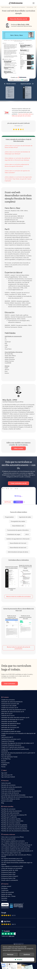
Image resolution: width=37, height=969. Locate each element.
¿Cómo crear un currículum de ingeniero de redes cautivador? (17, 171)
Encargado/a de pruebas (18, 521)
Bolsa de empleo (6, 755)
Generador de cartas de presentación (12, 701)
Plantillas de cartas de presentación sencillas (14, 828)
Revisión (3, 760)
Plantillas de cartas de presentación (11, 811)
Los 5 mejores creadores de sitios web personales (15, 849)
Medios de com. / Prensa (8, 896)
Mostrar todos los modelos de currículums (18, 596)
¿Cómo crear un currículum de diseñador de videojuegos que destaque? (17, 152)
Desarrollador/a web (18, 525)
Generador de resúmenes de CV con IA (12, 719)
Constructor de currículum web (10, 703)
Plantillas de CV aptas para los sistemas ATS (14, 815)
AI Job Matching (5, 758)
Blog (2, 803)
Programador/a (9, 517)
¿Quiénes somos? (6, 886)
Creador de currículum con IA (9, 707)
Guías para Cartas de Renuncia (10, 793)
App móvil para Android (8, 777)
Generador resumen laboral (9, 721)
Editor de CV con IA (6, 713)
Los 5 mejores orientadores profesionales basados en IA (17, 851)
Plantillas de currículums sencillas (11, 819)
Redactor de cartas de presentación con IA (13, 709)
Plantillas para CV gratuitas (9, 817)
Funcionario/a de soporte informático (18, 530)
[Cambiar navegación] (33, 3)
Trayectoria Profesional (7, 741)
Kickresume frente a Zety (8, 872)
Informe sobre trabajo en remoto (10, 799)
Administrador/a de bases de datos (18, 552)
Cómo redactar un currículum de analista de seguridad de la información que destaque (17, 159)
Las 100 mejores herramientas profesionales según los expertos (16, 863)
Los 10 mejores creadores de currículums (13, 841)
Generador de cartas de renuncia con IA (12, 711)
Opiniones (4, 900)
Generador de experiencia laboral (10, 723)
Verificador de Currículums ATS (10, 727)
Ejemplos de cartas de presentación (11, 787)
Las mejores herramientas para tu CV (11, 858)
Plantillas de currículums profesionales (12, 821)
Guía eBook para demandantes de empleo (13, 795)
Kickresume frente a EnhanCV (9, 876)
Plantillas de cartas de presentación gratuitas (14, 825)
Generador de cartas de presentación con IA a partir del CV (18, 753)
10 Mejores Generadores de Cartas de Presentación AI (16, 845)
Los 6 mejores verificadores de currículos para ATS (15, 847)
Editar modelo (18, 448)
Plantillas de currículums (8, 809)
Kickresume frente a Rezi (8, 874)
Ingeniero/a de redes (25, 517)
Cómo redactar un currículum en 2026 (12, 866)
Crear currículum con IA (18, 483)
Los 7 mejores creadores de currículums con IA (14, 843)
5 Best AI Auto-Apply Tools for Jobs (11, 853)
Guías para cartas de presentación (11, 791)
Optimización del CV (7, 737)
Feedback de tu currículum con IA (10, 739)
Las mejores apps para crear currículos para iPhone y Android (16, 855)
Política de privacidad (7, 892)
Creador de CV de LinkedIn (9, 705)
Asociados (4, 898)
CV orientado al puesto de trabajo (10, 731)
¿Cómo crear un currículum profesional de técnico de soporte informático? (17, 165)
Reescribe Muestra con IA (18, 19)
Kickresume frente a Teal (8, 878)
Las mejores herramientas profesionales (12, 860)
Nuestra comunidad (6, 801)
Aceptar (19, 959)
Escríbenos (4, 888)
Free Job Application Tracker (9, 756)
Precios (3, 766)
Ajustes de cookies (6, 894)
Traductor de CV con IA (7, 715)
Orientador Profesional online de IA (11, 745)
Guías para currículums (8, 789)
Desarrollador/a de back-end (18, 547)
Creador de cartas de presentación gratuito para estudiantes (15, 750)
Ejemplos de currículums (8, 785)
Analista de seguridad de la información (17, 539)
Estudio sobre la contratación (9, 880)
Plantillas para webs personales (10, 813)
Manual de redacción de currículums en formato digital (17, 797)
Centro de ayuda (6, 783)
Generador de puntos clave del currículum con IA (15, 717)
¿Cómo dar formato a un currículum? (11, 868)
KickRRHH (4, 764)
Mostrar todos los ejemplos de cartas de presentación (18, 647)
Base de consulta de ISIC (8, 839)
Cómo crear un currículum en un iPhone (12, 837)
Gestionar (27, 954)
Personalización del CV (7, 729)
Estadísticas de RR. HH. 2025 (9, 870)
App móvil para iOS (6, 775)
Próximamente (5, 762)
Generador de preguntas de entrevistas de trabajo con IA (17, 743)
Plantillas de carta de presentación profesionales (15, 830)
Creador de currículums (8, 699)
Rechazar (10, 954)
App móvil (4, 773)
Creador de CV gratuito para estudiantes (12, 747)
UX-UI (27, 534)
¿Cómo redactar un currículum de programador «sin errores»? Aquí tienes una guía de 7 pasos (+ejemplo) (18, 178)
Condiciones (4, 890)
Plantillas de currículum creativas (10, 823)
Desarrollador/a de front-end (18, 543)
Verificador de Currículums (9, 725)
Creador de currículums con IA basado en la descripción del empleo (18, 734)
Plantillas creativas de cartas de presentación (14, 827)
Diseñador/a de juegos (13, 534)
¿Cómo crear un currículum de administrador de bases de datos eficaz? (18, 146)
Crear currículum (9, 683)
